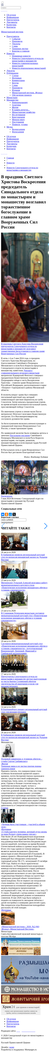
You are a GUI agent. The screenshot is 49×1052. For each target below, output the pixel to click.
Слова (15, 46)
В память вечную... (21, 110)
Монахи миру (18, 119)
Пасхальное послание (20, 435)
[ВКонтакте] (2, 514)
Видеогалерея (18, 129)
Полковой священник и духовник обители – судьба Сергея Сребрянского (21, 760)
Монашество (12, 100)
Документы (12, 22)
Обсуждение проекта (22, 95)
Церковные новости (21, 56)
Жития (15, 107)
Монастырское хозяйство (23, 112)
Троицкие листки (20, 48)
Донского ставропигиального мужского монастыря (20, 371)
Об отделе (11, 15)
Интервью (17, 78)
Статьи (15, 75)
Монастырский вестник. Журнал (27, 92)
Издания (16, 90)
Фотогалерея (18, 132)
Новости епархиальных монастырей (29, 68)
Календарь (11, 25)
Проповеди (17, 41)
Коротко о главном (20, 51)
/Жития (4, 764)
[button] (46, 526)
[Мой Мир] (10, 514)
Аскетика (16, 105)
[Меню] (2, 5)
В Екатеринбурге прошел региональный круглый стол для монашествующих (24, 710)
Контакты (11, 27)
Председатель (13, 20)
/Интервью (6, 829)
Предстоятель (13, 36)
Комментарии (18, 80)
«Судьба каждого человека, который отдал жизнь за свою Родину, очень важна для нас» (24, 833)
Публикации (12, 73)
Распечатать (6, 496)
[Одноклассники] (6, 514)
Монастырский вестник (12, 32)
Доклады (16, 44)
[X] (14, 514)
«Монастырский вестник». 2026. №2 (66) (20, 926)
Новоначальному (20, 102)
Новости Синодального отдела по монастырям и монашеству (28, 59)
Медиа (10, 127)
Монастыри (12, 97)
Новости (11, 53)
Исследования (18, 115)
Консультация (18, 117)
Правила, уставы (20, 124)
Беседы (15, 83)
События (16, 39)
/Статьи (4, 808)
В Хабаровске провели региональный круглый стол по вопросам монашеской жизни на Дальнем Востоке (24, 557)
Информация (13, 17)
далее (11, 1047)
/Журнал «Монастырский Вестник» (17, 929)
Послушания (18, 122)
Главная (10, 158)
